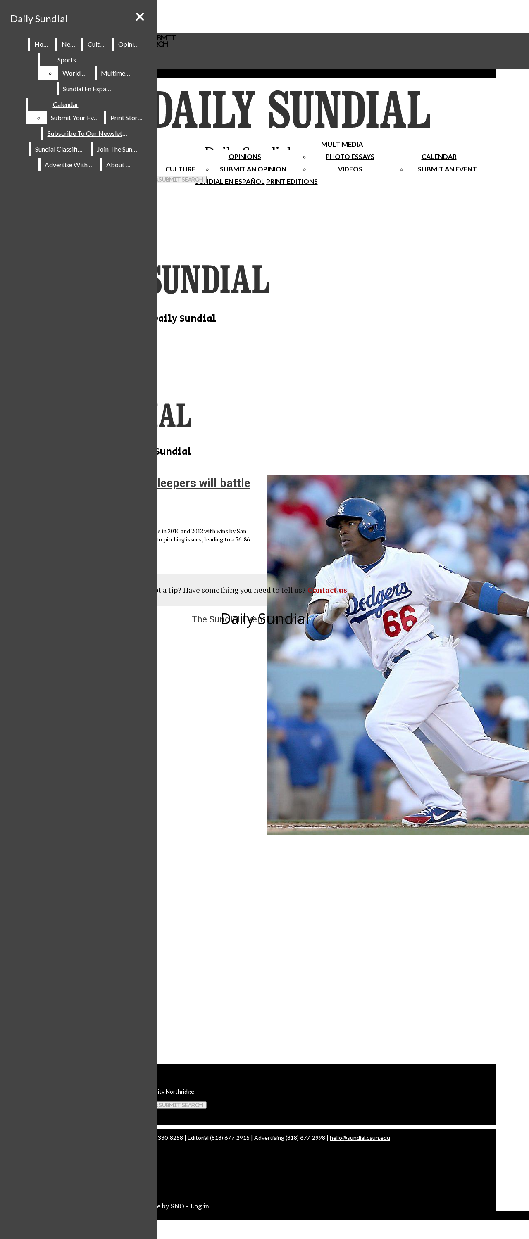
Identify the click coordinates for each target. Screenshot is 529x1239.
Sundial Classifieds (61, 149)
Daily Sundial (38, 18)
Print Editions (292, 181)
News (70, 44)
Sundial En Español (230, 181)
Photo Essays (350, 156)
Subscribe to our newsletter (89, 133)
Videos (350, 169)
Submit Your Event (77, 117)
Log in (200, 1206)
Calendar (439, 156)
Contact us (327, 590)
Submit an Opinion (253, 169)
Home (43, 44)
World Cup (77, 73)
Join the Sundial (120, 149)
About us (119, 165)
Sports (66, 60)
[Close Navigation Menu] (140, 16)
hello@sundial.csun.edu (360, 1137)
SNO (177, 1206)
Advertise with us (71, 165)
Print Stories (127, 117)
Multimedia (342, 144)
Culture (98, 44)
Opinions (245, 156)
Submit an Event (447, 169)
